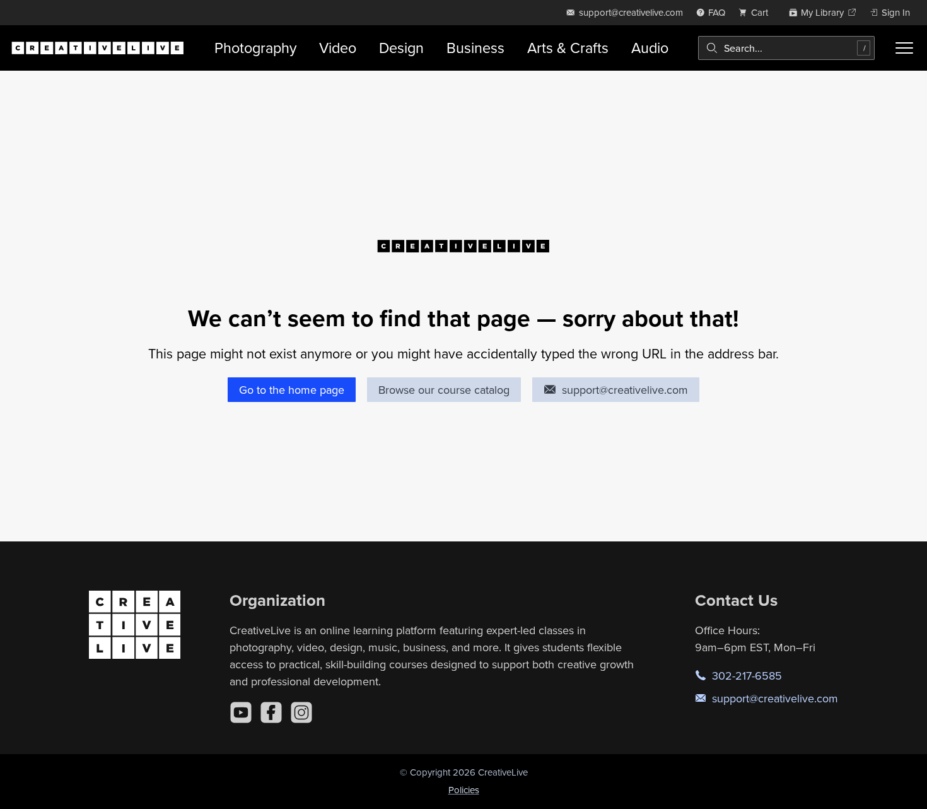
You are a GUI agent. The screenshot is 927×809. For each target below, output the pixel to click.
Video (337, 47)
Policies (463, 789)
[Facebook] (271, 712)
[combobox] (786, 48)
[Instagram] (301, 712)
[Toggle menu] (904, 48)
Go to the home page (291, 390)
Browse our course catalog (444, 390)
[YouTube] (241, 712)
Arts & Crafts (568, 47)
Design (401, 47)
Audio (649, 47)
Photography (255, 47)
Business (475, 47)
